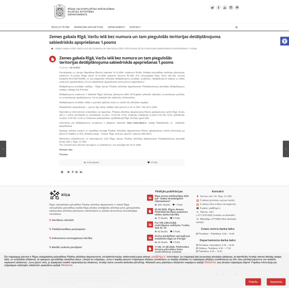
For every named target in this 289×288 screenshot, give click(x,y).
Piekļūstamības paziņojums (68, 229)
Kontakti (135, 27)
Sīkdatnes (210, 262)
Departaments (116, 27)
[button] (284, 41)
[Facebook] (218, 7)
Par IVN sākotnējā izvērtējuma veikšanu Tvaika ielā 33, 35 (172, 225)
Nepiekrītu (276, 282)
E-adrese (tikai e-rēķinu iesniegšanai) (217, 204)
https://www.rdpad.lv (136, 122)
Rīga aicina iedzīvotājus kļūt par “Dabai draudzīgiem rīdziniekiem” (172, 198)
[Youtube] (224, 7)
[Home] (52, 48)
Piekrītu (253, 282)
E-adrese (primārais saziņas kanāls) (217, 200)
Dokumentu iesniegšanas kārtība (72, 238)
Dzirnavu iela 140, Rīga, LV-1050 (216, 196)
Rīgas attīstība (61, 27)
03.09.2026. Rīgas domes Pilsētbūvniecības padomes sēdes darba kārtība (171, 212)
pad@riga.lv (214, 208)
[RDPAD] (84, 11)
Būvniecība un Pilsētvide (88, 27)
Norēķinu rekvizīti (63, 220)
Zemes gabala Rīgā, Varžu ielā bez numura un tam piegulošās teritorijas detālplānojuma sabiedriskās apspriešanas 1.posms (116, 60)
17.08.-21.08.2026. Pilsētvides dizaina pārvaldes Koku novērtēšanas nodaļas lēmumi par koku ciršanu (172, 250)
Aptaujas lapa (65, 149)
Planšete (63, 154)
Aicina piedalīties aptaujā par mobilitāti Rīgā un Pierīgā (172, 237)
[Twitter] (212, 7)
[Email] (237, 7)
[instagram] (231, 7)
